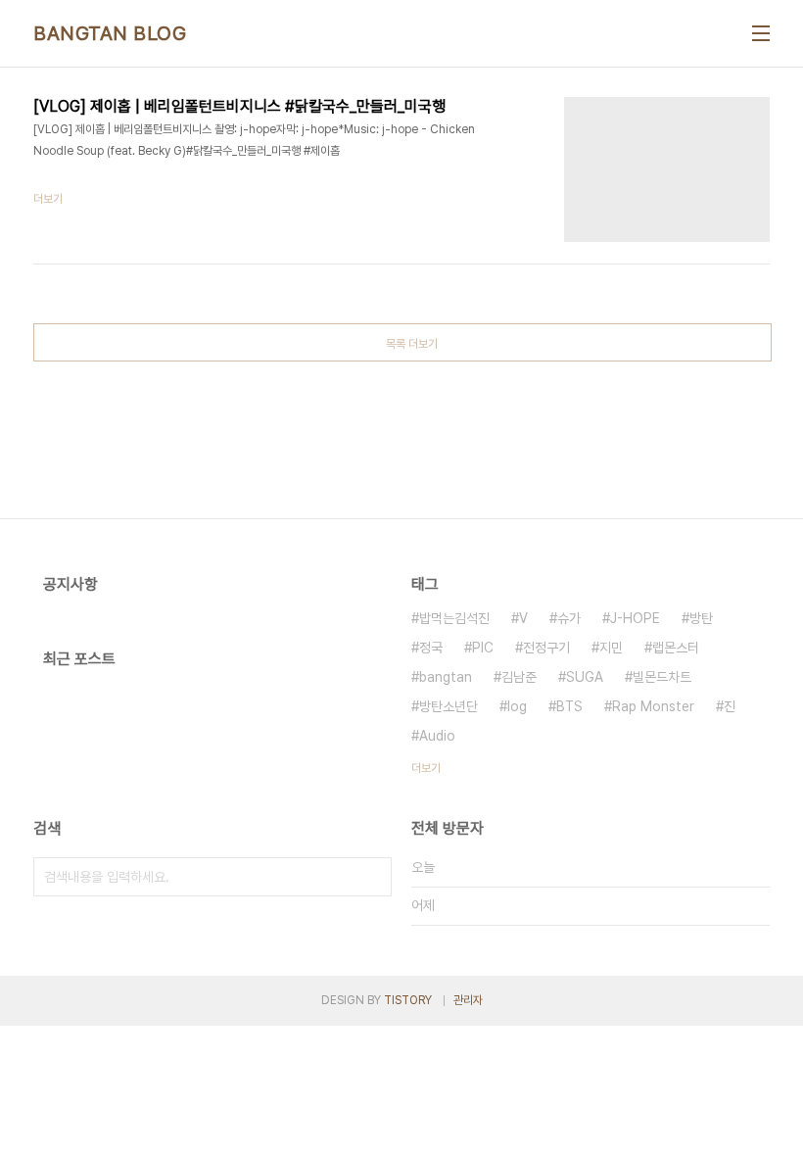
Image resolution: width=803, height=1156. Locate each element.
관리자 (468, 1000)
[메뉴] (760, 33)
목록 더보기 (412, 344)
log (517, 706)
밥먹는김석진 (454, 618)
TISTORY (408, 1000)
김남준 (519, 677)
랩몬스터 (675, 647)
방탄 (701, 618)
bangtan (445, 677)
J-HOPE (635, 618)
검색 (372, 876)
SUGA (584, 677)
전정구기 (546, 647)
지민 (611, 647)
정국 (431, 647)
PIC (483, 647)
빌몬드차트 (662, 677)
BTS (569, 706)
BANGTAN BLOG (109, 33)
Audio (437, 736)
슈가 (569, 618)
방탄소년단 (448, 706)
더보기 (426, 768)
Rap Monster (653, 706)
